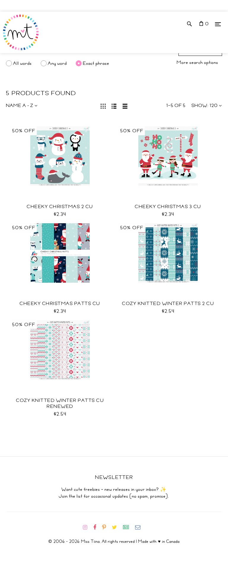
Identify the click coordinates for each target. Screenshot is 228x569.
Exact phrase (96, 63)
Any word (57, 63)
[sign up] (128, 527)
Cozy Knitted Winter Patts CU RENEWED (60, 403)
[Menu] (218, 24)
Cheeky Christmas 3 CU (168, 206)
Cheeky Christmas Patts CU (60, 303)
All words (22, 63)
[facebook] (97, 527)
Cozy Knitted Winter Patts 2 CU (168, 303)
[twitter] (117, 527)
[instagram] (87, 527)
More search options (197, 62)
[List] (114, 105)
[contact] (140, 527)
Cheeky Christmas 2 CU (60, 206)
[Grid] (103, 105)
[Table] (125, 105)
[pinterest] (106, 527)
